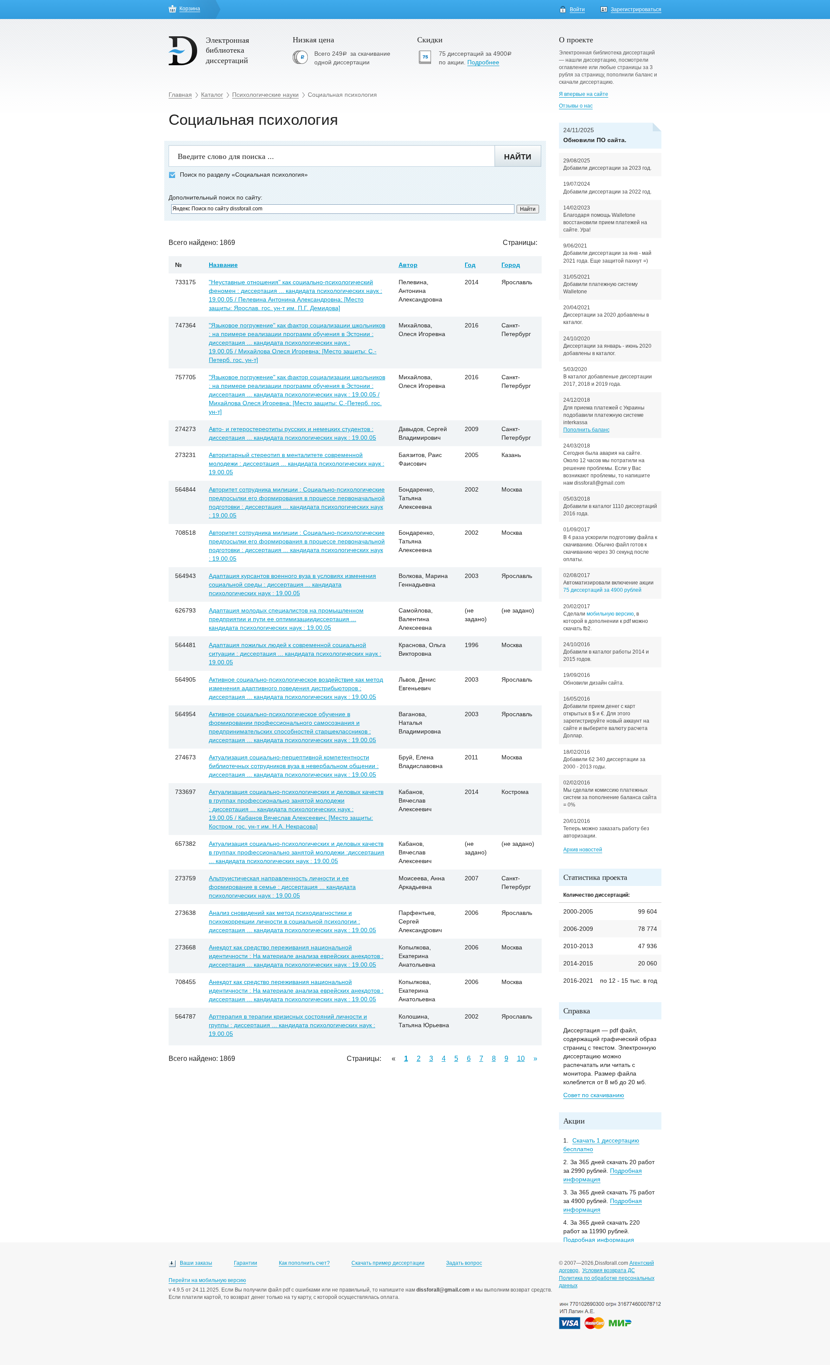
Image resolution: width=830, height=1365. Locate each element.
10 (521, 1058)
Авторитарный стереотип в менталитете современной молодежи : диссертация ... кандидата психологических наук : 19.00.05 (296, 463)
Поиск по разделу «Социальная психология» (244, 174)
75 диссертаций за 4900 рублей (602, 590)
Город (510, 264)
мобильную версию (610, 614)
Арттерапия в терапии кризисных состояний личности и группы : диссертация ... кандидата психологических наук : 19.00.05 (292, 1025)
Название (223, 264)
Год (470, 264)
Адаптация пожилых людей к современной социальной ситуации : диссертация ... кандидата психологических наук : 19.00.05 (295, 653)
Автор (408, 264)
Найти (517, 156)
